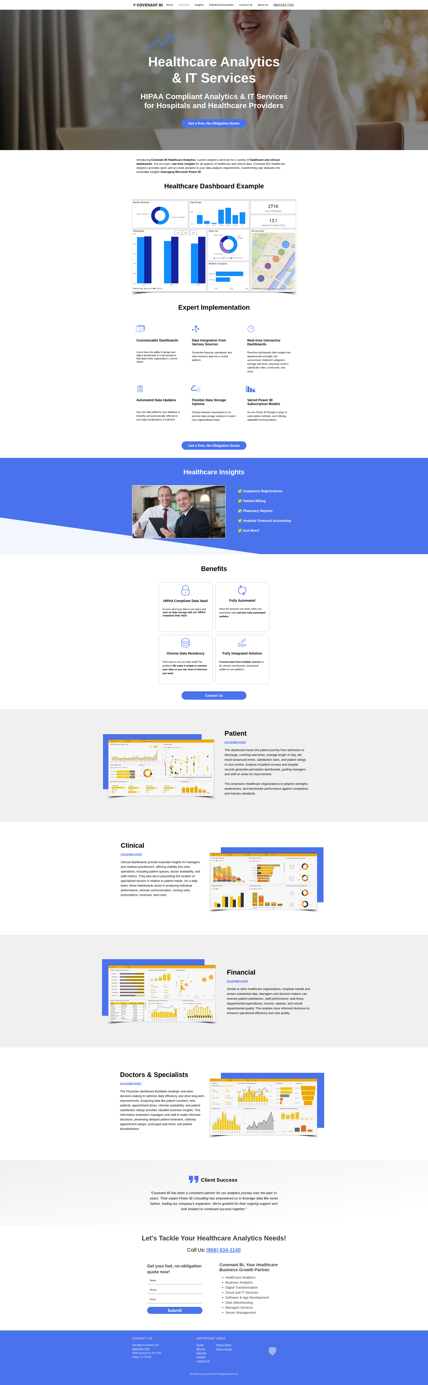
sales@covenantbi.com (145, 1345)
